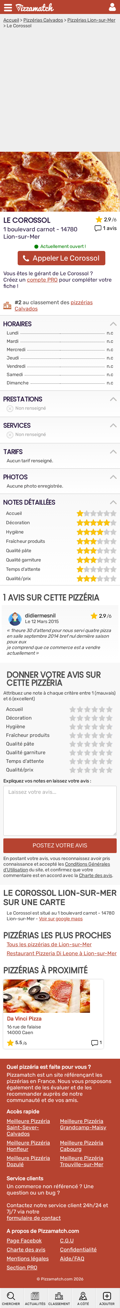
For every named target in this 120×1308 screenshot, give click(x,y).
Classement (59, 1304)
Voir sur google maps (61, 919)
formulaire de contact (34, 1218)
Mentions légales (28, 1258)
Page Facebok (24, 1240)
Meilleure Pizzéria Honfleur (28, 1146)
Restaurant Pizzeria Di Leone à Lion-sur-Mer (62, 953)
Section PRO (22, 1267)
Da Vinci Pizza (24, 1018)
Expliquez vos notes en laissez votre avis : (47, 781)
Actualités (35, 1304)
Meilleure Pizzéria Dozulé (28, 1161)
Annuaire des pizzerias (35, 7)
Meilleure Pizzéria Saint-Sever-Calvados (28, 1127)
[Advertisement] (60, 92)
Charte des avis (95, 875)
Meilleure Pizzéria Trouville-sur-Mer (81, 1161)
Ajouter (107, 1304)
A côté (83, 1304)
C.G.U (67, 1240)
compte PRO (42, 280)
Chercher (11, 1304)
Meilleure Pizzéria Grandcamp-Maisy (83, 1124)
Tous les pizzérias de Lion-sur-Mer (49, 944)
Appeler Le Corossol (66, 258)
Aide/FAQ (72, 1258)
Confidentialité (78, 1249)
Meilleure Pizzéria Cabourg (81, 1146)
